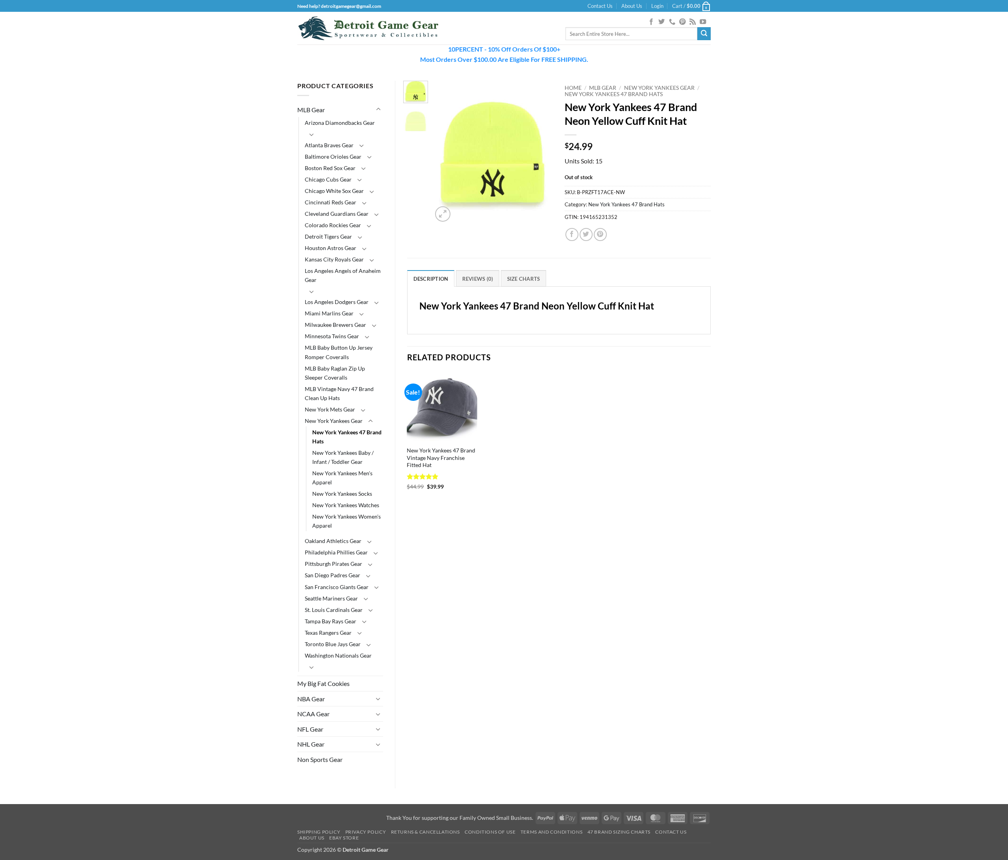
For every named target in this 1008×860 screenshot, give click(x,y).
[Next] (541, 152)
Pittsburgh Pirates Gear (333, 563)
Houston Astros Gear (330, 248)
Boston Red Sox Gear (330, 168)
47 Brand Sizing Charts (618, 832)
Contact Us (600, 6)
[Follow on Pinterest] (682, 22)
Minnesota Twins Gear (332, 336)
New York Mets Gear (330, 409)
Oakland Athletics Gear (333, 541)
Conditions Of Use (490, 832)
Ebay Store (344, 838)
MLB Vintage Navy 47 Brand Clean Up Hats (339, 393)
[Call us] (672, 22)
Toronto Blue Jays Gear (333, 644)
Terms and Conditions (551, 832)
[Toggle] (378, 109)
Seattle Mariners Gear (331, 598)
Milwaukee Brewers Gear (335, 324)
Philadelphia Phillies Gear (336, 552)
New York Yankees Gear (334, 420)
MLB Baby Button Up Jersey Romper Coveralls (338, 352)
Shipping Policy (318, 832)
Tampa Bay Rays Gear (330, 621)
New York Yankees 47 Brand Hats (347, 437)
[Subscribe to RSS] (692, 22)
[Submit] (704, 34)
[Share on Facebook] (571, 234)
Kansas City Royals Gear (334, 259)
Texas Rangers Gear (328, 632)
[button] (657, 6)
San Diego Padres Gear (332, 575)
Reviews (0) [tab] (477, 279)
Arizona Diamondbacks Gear (340, 122)
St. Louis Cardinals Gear (334, 609)
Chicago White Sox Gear (334, 190)
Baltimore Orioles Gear (333, 156)
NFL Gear (310, 729)
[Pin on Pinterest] (600, 234)
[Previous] (445, 152)
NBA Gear (311, 698)
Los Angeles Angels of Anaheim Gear (343, 275)
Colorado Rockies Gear (333, 225)
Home (573, 88)
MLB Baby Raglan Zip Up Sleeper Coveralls (335, 373)
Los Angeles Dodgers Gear (337, 301)
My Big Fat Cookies (323, 683)
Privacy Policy (365, 832)
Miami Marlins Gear (329, 313)
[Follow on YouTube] (703, 22)
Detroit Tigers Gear (328, 236)
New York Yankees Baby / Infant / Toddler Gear (343, 457)
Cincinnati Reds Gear (330, 202)
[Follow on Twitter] (661, 22)
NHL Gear (310, 744)
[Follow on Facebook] (651, 22)
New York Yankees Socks (342, 493)
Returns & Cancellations (425, 832)
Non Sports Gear (320, 759)
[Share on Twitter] (586, 234)
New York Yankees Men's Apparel (342, 478)
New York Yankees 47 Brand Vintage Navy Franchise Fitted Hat (441, 457)
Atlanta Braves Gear (329, 145)
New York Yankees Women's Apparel (346, 521)
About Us (631, 6)
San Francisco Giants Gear (337, 587)
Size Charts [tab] (523, 279)
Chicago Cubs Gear (328, 179)
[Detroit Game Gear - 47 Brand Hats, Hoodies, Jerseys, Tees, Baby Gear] (368, 28)
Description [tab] (430, 279)
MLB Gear (311, 109)
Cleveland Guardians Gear (337, 213)
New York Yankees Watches (345, 505)
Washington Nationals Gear (338, 655)
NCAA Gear (313, 713)
